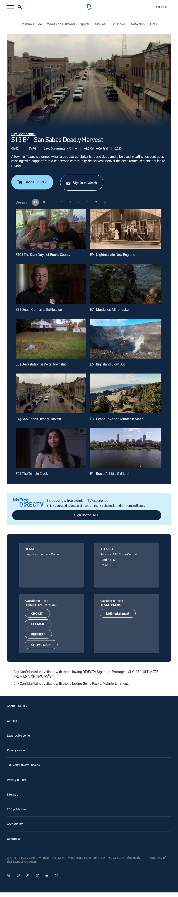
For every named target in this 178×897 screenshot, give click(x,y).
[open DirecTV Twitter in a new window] (28, 875)
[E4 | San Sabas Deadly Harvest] (51, 393)
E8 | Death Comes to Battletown (39, 309)
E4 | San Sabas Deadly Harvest (38, 418)
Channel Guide (31, 24)
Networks (138, 24)
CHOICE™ (37, 613)
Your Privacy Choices (26, 765)
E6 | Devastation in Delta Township (41, 364)
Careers (12, 721)
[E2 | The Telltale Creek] (51, 448)
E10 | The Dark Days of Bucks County (43, 254)
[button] (10, 6)
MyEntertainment (117, 613)
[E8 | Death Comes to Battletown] (51, 284)
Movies (100, 24)
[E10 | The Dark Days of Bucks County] (51, 229)
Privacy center (16, 750)
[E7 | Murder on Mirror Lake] (125, 284)
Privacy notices (16, 780)
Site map (12, 794)
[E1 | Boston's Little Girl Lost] (125, 448)
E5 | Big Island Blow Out (107, 364)
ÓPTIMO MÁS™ (41, 645)
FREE (154, 24)
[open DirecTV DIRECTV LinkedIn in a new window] (8, 875)
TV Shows (118, 24)
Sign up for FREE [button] (86, 515)
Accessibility (15, 824)
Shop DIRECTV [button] (36, 182)
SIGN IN (162, 7)
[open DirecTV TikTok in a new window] (56, 875)
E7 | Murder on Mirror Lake (109, 309)
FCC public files (16, 809)
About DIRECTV (17, 706)
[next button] (105, 202)
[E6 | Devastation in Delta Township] (51, 338)
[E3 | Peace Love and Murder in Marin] (125, 393)
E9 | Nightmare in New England (112, 254)
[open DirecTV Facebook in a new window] (18, 875)
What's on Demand (61, 24)
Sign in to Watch (85, 182)
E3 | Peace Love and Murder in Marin (116, 418)
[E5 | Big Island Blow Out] (125, 338)
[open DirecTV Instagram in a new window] (37, 875)
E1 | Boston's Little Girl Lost (109, 473)
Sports (84, 24)
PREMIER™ (38, 634)
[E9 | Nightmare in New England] (125, 229)
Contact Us (14, 839)
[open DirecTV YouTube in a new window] (47, 875)
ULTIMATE (38, 624)
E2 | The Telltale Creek (32, 473)
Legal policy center (19, 735)
